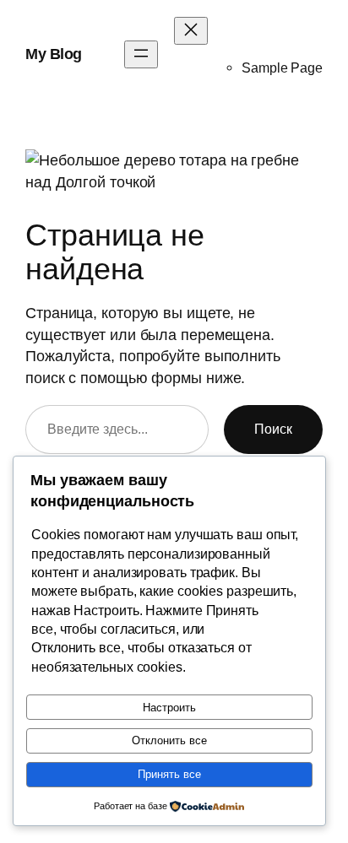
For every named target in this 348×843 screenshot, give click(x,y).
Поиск (273, 428)
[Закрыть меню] (191, 31)
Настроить (169, 707)
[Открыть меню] (141, 54)
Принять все (169, 774)
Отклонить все (169, 740)
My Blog (53, 53)
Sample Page (282, 67)
